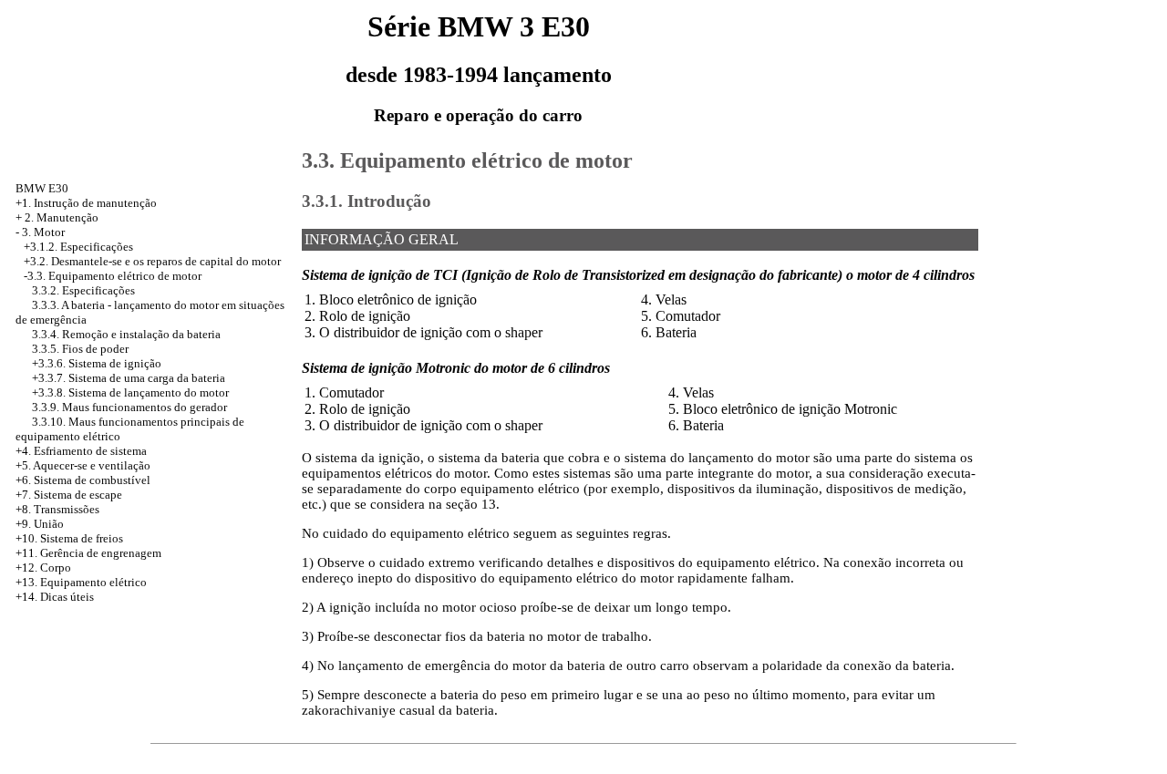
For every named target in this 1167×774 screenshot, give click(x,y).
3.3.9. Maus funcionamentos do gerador (129, 407)
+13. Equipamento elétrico (81, 582)
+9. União (39, 524)
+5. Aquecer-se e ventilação (82, 465)
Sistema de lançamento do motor (148, 392)
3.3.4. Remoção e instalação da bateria (126, 334)
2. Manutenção (61, 217)
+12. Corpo (43, 567)
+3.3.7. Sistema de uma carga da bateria (128, 378)
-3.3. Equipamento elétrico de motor (112, 276)
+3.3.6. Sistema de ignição (96, 363)
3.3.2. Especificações (83, 290)
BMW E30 (41, 188)
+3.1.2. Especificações (78, 246)
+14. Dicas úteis (54, 597)
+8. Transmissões (57, 509)
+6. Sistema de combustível (82, 480)
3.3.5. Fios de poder (80, 349)
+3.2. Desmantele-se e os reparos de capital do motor (152, 261)
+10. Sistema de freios (69, 538)
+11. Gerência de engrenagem (88, 553)
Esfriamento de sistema (90, 451)
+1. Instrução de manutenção (86, 203)
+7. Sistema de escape (68, 494)
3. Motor (43, 232)
